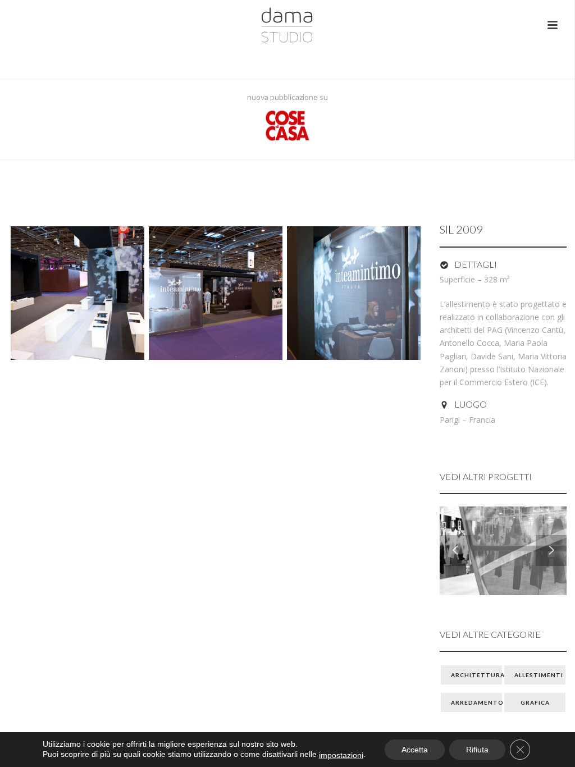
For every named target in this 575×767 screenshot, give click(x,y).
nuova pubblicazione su (287, 97)
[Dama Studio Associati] (287, 25)
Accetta (414, 749)
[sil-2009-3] (354, 293)
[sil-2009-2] (215, 293)
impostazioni (341, 755)
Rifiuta (477, 749)
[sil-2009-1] (77, 293)
